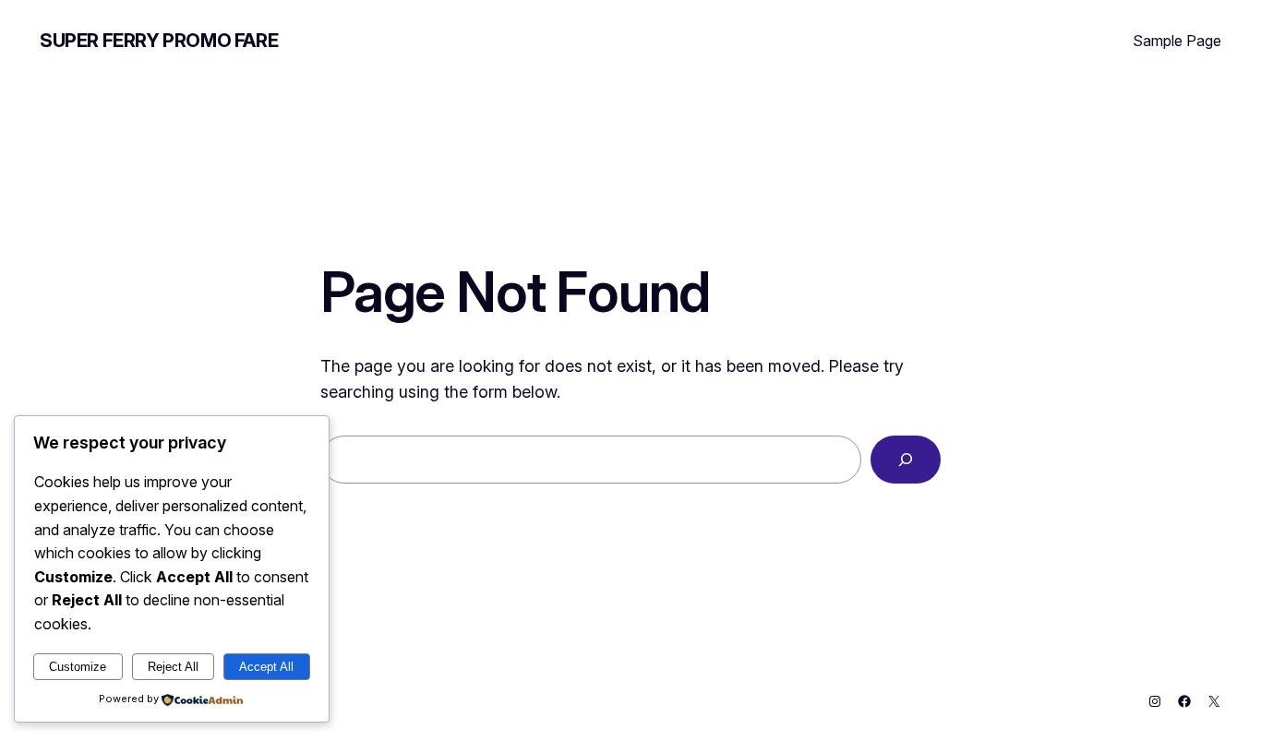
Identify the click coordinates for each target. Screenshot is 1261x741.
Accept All (266, 667)
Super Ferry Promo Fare (159, 41)
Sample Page (1177, 40)
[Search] (906, 460)
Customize (77, 667)
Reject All (173, 667)
